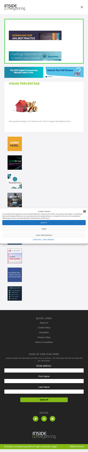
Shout (81, 446)
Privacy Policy (44, 337)
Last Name (44, 387)
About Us (44, 323)
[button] (84, 211)
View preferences (44, 235)
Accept (44, 222)
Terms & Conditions (44, 342)
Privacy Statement (48, 239)
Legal (53, 446)
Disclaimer (44, 332)
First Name (44, 376)
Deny (44, 229)
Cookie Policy (37, 239)
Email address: (44, 365)
